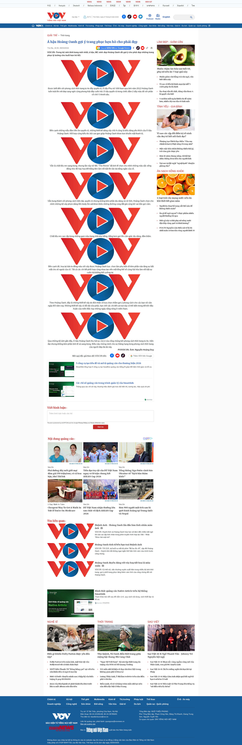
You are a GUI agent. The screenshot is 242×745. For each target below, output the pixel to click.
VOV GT (148, 2)
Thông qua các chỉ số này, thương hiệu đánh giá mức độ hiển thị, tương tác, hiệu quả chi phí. (113, 387)
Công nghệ (143, 26)
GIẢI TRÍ (52, 35)
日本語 (112, 6)
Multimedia (72, 26)
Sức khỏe (152, 26)
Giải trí (177, 26)
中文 (49, 6)
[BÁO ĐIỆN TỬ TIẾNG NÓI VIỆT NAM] (56, 17)
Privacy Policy (82, 422)
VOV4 (118, 2)
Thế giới (63, 26)
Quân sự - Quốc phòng (198, 26)
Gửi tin (101, 427)
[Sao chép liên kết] (147, 48)
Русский (166, 6)
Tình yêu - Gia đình (169, 106)
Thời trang (65, 35)
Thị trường (89, 26)
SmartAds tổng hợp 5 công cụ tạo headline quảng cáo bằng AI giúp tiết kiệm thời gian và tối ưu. (114, 367)
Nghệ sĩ (52, 621)
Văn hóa (170, 26)
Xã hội (56, 26)
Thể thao (108, 26)
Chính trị (48, 26)
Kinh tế (81, 26)
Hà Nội (75, 17)
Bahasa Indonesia (95, 6)
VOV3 (109, 2)
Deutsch (76, 6)
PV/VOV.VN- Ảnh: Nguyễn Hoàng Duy (136, 350)
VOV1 (89, 2)
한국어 (136, 6)
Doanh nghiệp (131, 26)
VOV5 (128, 2)
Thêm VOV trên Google (142, 356)
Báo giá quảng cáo (87, 724)
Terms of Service (95, 422)
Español (180, 6)
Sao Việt (153, 621)
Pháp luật (99, 26)
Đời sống (161, 26)
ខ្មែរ (124, 6)
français (62, 6)
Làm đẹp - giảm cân (170, 42)
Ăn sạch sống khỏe (170, 171)
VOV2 (99, 2)
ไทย (193, 6)
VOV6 (138, 2)
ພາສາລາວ (151, 6)
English (166, 17)
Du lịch (184, 26)
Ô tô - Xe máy (118, 26)
